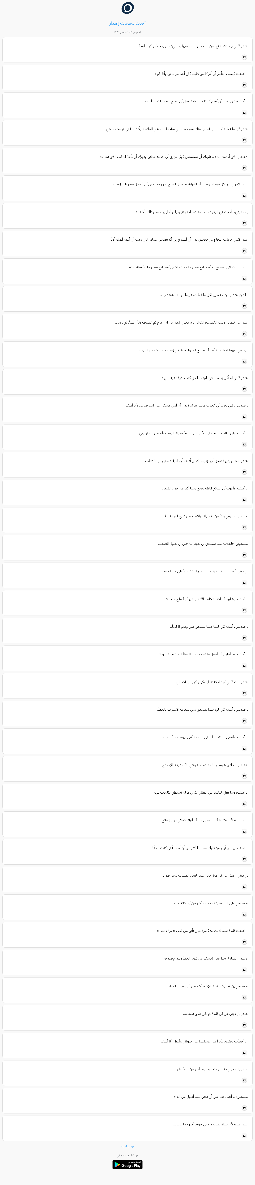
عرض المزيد (127, 1146)
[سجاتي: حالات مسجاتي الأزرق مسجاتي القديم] (127, 13)
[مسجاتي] (127, 1170)
